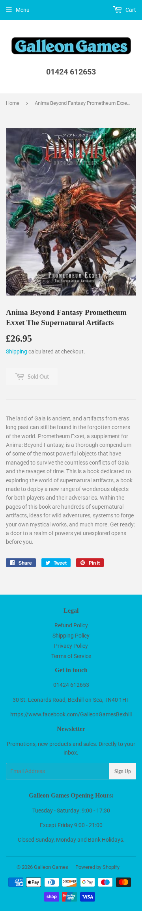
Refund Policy (71, 625)
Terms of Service (71, 656)
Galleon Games (51, 867)
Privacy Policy (71, 646)
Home (12, 103)
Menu (23, 10)
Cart (130, 10)
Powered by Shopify (97, 867)
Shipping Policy (71, 635)
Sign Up (122, 771)
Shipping (16, 351)
